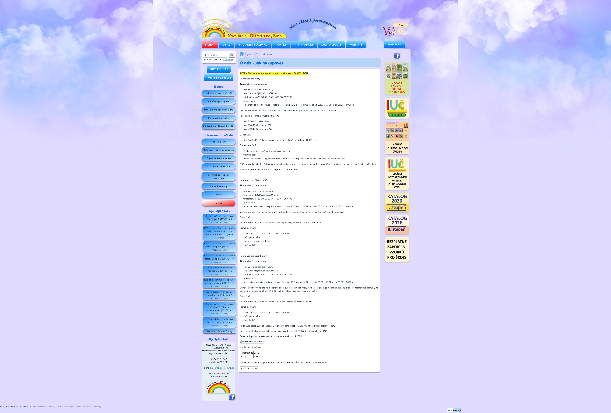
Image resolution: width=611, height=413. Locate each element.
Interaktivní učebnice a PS (218, 109)
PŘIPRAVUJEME (219, 69)
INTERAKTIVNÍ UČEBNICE (253, 44)
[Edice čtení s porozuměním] (313, 24)
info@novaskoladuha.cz (222, 368)
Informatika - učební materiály (218, 176)
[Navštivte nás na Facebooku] (232, 399)
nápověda (228, 59)
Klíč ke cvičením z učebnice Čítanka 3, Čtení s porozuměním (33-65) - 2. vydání (220, 308)
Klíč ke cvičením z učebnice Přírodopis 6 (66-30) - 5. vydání (220, 271)
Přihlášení (394, 44)
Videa (218, 194)
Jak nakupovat (331, 44)
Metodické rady (218, 186)
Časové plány (218, 141)
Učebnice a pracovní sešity (219, 93)
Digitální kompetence (219, 158)
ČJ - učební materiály (219, 166)
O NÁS (226, 44)
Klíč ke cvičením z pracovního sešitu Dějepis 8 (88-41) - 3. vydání (219, 258)
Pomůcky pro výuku (219, 101)
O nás (218, 202)
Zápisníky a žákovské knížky (219, 126)
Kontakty (356, 44)
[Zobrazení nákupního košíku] (394, 29)
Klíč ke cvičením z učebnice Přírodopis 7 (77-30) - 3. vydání (220, 219)
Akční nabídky (304, 44)
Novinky (281, 44)
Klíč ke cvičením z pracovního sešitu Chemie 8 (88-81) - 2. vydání (219, 283)
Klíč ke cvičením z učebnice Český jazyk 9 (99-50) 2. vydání (220, 295)
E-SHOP (209, 44)
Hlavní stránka (39, 406)
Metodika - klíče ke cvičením (219, 150)
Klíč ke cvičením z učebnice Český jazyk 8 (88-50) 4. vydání (220, 322)
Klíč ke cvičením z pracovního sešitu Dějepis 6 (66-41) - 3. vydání (219, 246)
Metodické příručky (218, 118)
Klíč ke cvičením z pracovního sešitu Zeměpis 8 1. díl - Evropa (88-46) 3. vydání (219, 233)
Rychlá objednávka (219, 78)
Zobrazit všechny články (219, 331)
